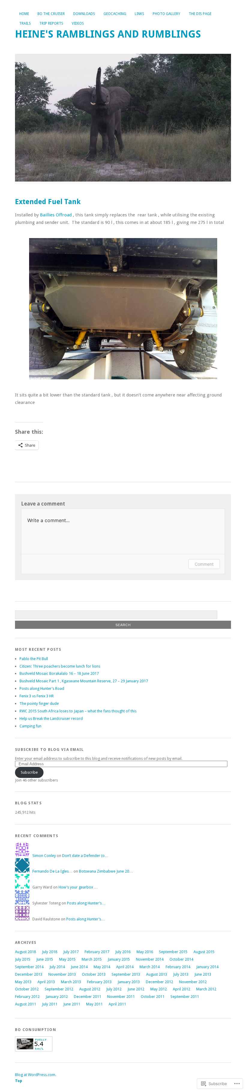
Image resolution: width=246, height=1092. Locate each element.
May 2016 (144, 952)
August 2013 (156, 974)
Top (18, 1080)
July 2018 (49, 952)
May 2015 (67, 959)
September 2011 (184, 996)
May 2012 (158, 989)
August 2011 (25, 1004)
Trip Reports (51, 23)
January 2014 (207, 967)
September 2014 (29, 967)
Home (24, 14)
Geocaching (115, 14)
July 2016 (122, 952)
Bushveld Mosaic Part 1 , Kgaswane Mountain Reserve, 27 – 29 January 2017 (84, 681)
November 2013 (62, 974)
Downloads (84, 14)
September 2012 (59, 989)
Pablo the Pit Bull (34, 658)
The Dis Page (200, 14)
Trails (25, 23)
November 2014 (150, 959)
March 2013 (71, 982)
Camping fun (30, 726)
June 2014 (79, 967)
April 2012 (181, 989)
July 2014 (57, 967)
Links (139, 14)
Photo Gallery (166, 14)
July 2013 (180, 974)
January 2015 (119, 959)
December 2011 (87, 996)
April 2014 (125, 967)
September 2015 (173, 952)
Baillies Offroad (55, 215)
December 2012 (159, 982)
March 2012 (206, 989)
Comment (204, 564)
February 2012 (27, 996)
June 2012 (136, 989)
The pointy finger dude (39, 703)
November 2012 (193, 982)
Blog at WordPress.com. (35, 1074)
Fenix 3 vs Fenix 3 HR (37, 696)
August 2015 (204, 952)
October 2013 (94, 974)
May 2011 (94, 1004)
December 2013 (28, 974)
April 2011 (117, 1004)
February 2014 (178, 967)
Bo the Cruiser (51, 14)
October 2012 (27, 989)
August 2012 (89, 989)
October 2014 (181, 959)
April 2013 (46, 982)
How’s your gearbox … (78, 887)
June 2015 (44, 959)
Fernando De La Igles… (52, 871)
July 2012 (114, 989)
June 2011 (71, 1004)
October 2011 (152, 996)
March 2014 (150, 967)
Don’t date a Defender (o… (85, 855)
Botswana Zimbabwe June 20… (106, 871)
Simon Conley (44, 855)
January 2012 (57, 996)
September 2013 (126, 974)
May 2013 (23, 982)
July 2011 (49, 1004)
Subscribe (29, 772)
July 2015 (22, 959)
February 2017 (97, 952)
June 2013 (202, 974)
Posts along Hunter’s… (86, 903)
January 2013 (129, 982)
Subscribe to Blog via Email (49, 749)
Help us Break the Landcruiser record (51, 718)
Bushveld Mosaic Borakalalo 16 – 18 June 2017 (59, 673)
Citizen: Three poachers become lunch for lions (60, 666)
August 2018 (25, 952)
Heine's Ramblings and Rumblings (108, 34)
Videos (78, 23)
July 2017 (71, 952)
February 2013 (99, 982)
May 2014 (102, 967)
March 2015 (92, 959)
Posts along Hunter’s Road (42, 688)
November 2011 (121, 996)
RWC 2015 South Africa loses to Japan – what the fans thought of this (78, 711)
